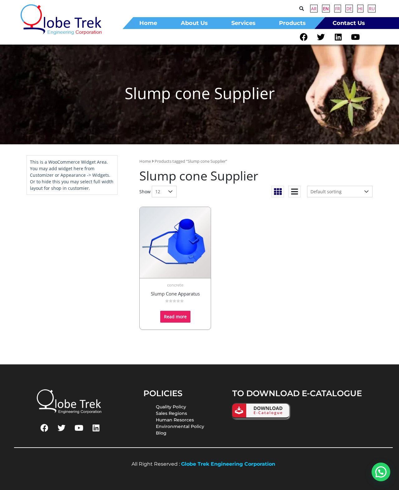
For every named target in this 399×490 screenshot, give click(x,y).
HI (360, 9)
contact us (349, 23)
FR (337, 9)
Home (145, 161)
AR (314, 9)
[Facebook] (304, 37)
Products (292, 23)
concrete (175, 285)
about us (194, 23)
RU (372, 9)
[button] (294, 23)
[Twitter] (321, 37)
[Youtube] (355, 37)
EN (326, 9)
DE (349, 9)
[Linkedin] (338, 37)
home (148, 23)
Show (145, 192)
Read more (175, 316)
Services (243, 23)
